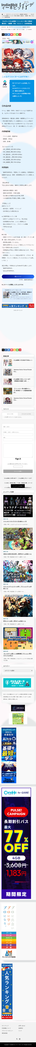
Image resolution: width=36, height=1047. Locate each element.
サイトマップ (5, 1025)
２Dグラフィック (12, 27)
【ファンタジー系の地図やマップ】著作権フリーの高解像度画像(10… (23, 390)
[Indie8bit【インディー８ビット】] (17, 6)
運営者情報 (4, 1033)
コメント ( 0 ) (10, 413)
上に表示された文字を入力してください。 (18, 464)
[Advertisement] (18, 329)
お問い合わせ (21, 1025)
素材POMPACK (28, 279)
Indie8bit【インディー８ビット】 (17, 1044)
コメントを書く (21, 29)
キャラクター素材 (6, 29)
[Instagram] (19, 1038)
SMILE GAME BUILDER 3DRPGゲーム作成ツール (17, 554)
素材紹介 (28, 27)
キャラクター (19, 27)
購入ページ (18, 276)
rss (25, 2)
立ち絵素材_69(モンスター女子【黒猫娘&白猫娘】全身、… (22, 380)
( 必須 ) (6, 426)
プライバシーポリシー (7, 1030)
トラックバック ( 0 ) (26, 413)
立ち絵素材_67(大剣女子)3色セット (23, 360)
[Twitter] (16, 1038)
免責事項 (20, 1028)
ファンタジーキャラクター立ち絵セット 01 (15, 521)
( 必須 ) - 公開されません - (11, 432)
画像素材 (24, 27)
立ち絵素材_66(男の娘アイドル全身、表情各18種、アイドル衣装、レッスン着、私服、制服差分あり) (11, 479)
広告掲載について (6, 1028)
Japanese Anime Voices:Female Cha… (23, 370)
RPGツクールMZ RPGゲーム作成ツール (14, 621)
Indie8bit (30, 29)
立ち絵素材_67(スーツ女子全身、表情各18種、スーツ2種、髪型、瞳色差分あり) (25, 479)
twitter (28, 2)
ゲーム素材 (13, 29)
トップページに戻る (17, 486)
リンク (20, 1030)
